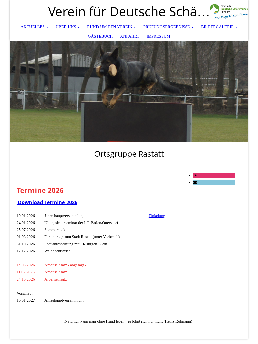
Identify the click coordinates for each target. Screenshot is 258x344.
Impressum (158, 36)
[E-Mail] (195, 182)
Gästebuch (100, 36)
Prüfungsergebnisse (166, 27)
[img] (229, 11)
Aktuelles (33, 27)
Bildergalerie (217, 27)
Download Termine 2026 (47, 202)
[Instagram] (195, 175)
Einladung (157, 216)
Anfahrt (129, 36)
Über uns (66, 27)
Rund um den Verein (109, 27)
